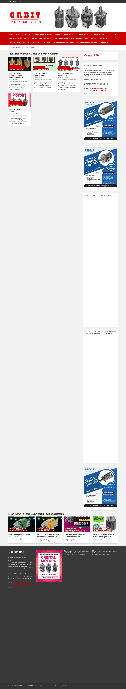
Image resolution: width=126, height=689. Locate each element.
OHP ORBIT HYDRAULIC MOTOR (64, 38)
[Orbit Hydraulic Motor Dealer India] (68, 64)
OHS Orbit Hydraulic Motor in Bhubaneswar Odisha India (48, 536)
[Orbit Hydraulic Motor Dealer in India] (44, 64)
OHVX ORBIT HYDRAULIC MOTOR (86, 43)
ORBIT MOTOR (103, 38)
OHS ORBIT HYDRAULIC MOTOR (19, 43)
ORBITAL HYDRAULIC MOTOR (64, 34)
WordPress (66, 686)
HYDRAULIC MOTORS (97, 34)
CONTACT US (103, 43)
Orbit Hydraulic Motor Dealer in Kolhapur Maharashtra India (17, 75)
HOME (11, 34)
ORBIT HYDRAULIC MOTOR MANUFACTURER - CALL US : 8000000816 (36, 514)
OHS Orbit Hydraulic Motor (18, 528)
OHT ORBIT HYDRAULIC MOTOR (41, 43)
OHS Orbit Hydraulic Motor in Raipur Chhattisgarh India (103, 536)
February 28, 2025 (39, 77)
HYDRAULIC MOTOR (82, 34)
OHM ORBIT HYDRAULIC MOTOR (41, 38)
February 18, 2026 (14, 537)
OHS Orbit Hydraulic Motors (19, 535)
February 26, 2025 (14, 113)
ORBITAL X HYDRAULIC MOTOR (19, 38)
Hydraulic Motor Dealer (17, 67)
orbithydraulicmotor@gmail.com (18, 81)
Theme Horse (45, 686)
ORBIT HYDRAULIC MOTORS (43, 34)
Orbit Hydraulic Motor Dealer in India (42, 74)
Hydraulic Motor (15, 64)
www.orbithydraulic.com (98, 94)
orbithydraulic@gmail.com (98, 90)
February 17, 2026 (97, 539)
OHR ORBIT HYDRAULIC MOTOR (86, 38)
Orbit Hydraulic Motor (16, 69)
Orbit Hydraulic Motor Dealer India (66, 74)
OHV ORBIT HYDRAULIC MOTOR (64, 43)
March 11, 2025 (13, 80)
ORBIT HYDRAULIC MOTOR (24, 34)
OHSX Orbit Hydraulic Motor (18, 530)
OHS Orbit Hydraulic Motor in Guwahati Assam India (75, 536)
